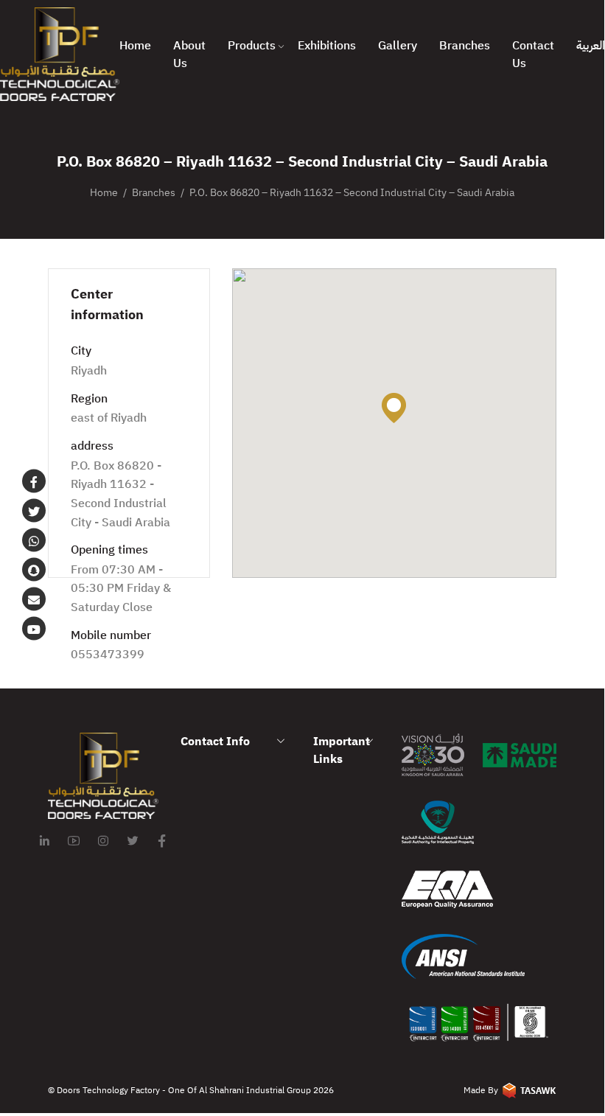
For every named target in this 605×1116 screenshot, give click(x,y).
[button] (394, 408)
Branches (464, 46)
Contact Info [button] (215, 741)
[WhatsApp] (34, 540)
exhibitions (327, 46)
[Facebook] (34, 481)
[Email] (34, 599)
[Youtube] (34, 629)
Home (135, 46)
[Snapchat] (34, 570)
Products (252, 46)
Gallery (397, 46)
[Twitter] (34, 511)
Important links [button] (341, 750)
